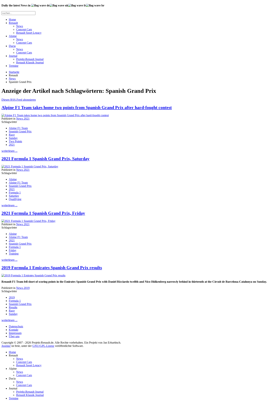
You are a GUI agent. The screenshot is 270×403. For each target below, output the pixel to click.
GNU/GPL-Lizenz (43, 345)
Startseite (14, 72)
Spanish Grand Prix (20, 131)
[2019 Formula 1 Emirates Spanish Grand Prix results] (33, 275)
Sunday (13, 138)
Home (12, 19)
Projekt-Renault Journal (30, 59)
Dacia (12, 46)
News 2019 (23, 287)
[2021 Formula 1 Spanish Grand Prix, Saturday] (29, 166)
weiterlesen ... (9, 150)
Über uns (14, 336)
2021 (12, 144)
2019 (12, 297)
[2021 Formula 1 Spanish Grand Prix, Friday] (28, 221)
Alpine (13, 36)
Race (12, 134)
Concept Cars (24, 29)
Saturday (14, 195)
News (19, 26)
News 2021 (23, 118)
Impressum (15, 333)
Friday (12, 250)
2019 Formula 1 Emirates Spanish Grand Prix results (51, 267)
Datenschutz (16, 326)
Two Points (15, 141)
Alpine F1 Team (18, 128)
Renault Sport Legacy (29, 32)
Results (13, 307)
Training (14, 253)
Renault (13, 22)
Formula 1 (15, 192)
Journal (13, 55)
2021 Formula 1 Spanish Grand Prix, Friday (43, 213)
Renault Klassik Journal (30, 62)
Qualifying (15, 199)
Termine (13, 65)
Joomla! (6, 345)
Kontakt (13, 329)
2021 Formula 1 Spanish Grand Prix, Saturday (45, 158)
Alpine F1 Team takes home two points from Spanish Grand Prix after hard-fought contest (86, 107)
